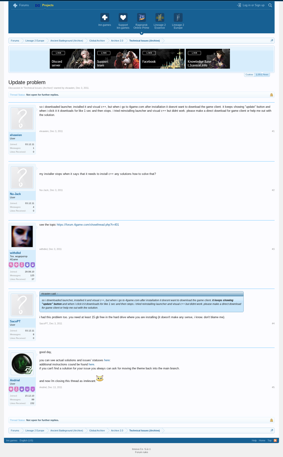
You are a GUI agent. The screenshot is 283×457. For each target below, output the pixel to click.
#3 (273, 249)
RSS (275, 440)
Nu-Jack (15, 194)
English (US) (26, 440)
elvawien (70, 88)
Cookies (249, 75)
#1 (273, 131)
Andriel (15, 380)
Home (262, 440)
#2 (273, 190)
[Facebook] (162, 67)
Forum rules (141, 452)
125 (32, 275)
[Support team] (117, 67)
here (107, 360)
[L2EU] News (262, 75)
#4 (273, 323)
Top (270, 440)
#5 (273, 387)
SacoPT (15, 321)
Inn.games (11, 440)
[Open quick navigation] (271, 40)
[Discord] (72, 67)
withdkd (15, 253)
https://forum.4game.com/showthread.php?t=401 (88, 224)
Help (254, 440)
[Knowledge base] (208, 67)
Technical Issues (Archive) (38, 88)
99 (33, 399)
